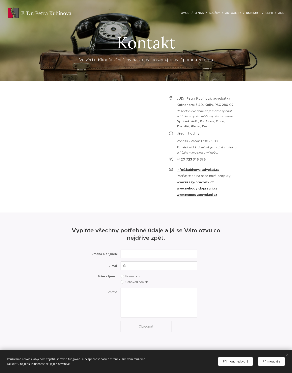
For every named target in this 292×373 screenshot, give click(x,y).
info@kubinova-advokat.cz (198, 170)
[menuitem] (186, 13)
